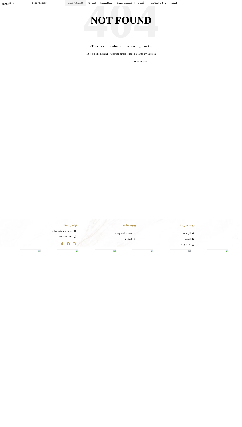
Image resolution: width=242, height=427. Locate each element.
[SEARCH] (96, 61)
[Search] (28, 3)
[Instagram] (74, 243)
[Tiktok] (62, 243)
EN (7, 4)
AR (3, 4)
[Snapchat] (68, 243)
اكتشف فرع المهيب (75, 3)
